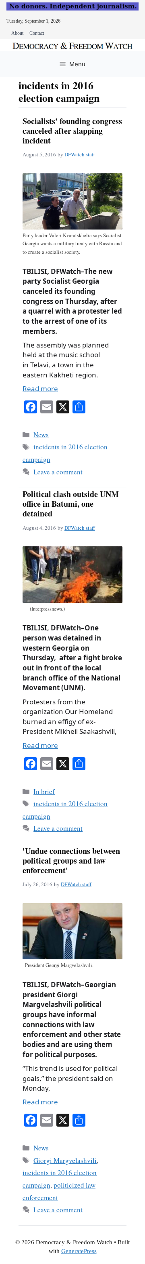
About (17, 33)
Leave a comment (58, 471)
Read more (40, 388)
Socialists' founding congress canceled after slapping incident (72, 130)
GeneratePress (79, 1251)
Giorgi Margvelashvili (65, 1160)
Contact (36, 33)
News (41, 434)
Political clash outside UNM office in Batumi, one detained (71, 503)
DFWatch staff (79, 154)
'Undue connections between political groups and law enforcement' (71, 860)
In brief (44, 791)
